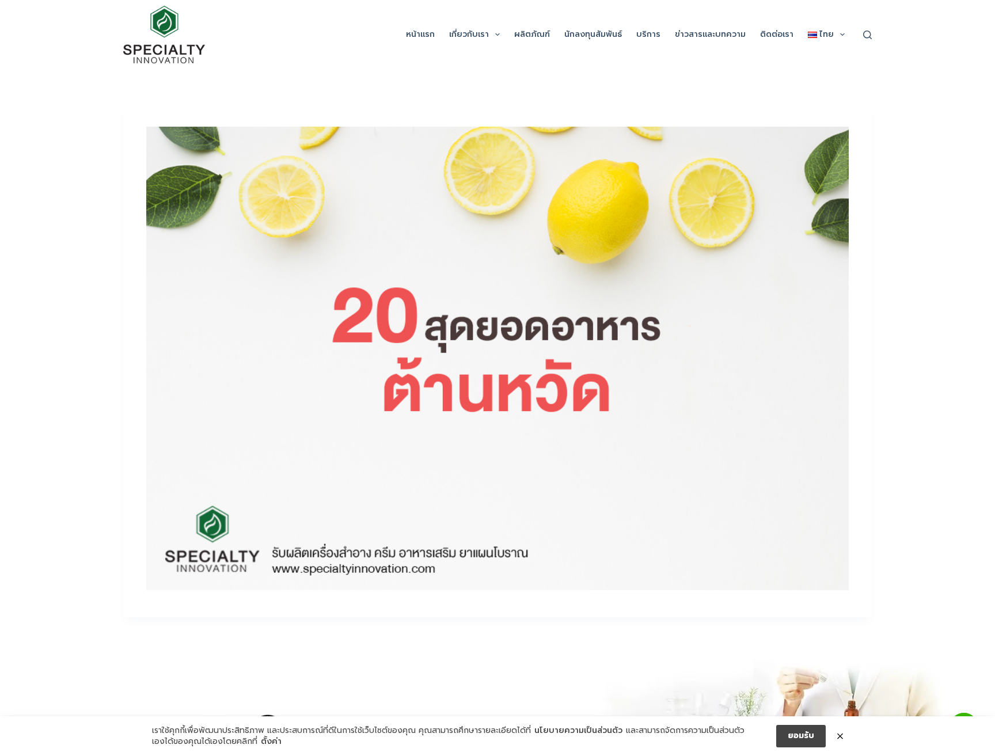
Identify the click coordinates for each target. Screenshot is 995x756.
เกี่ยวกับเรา (469, 34)
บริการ (648, 34)
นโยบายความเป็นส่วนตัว (578, 730)
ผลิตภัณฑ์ (532, 34)
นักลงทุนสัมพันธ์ (593, 34)
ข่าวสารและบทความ (710, 34)
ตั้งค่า (271, 741)
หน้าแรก (420, 34)
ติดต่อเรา (776, 34)
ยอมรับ (801, 736)
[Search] (867, 35)
